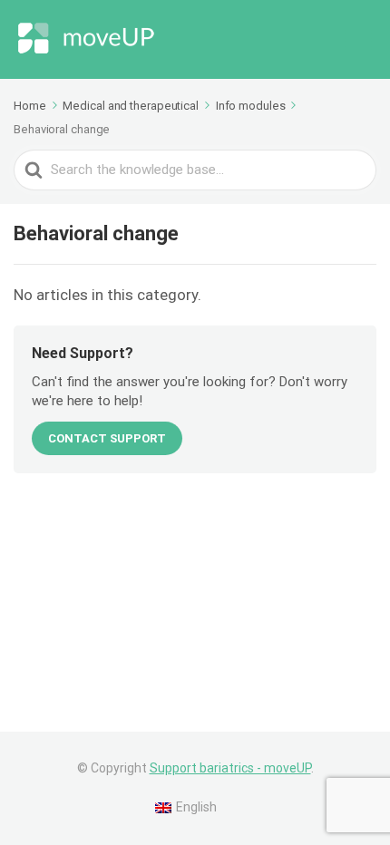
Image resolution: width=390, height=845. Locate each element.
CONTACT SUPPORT (107, 438)
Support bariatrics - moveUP (230, 768)
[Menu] (358, 40)
